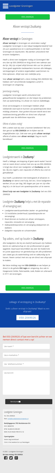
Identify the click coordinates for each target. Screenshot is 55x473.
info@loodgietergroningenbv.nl (18, 419)
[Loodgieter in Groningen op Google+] (17, 457)
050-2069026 (27, 17)
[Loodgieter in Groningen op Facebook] (6, 457)
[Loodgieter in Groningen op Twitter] (11, 457)
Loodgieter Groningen (21, 5)
